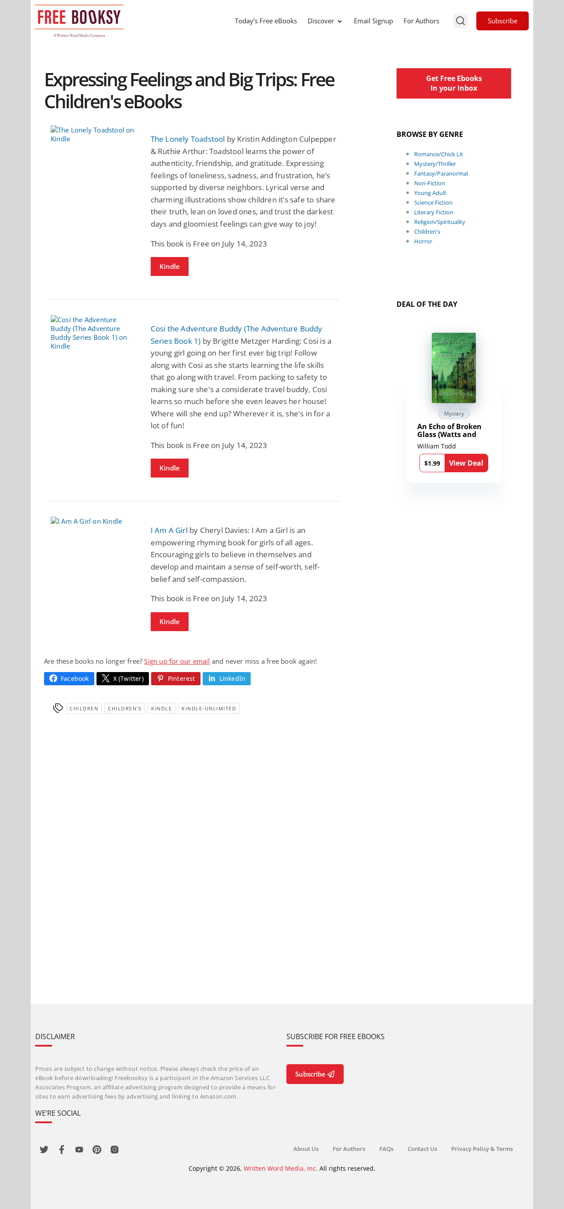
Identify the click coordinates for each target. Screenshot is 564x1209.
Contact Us (422, 1149)
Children (84, 708)
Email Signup (373, 20)
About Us (306, 1149)
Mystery (454, 413)
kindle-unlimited (209, 708)
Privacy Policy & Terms (482, 1149)
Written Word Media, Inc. (281, 1168)
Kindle (170, 266)
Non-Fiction (429, 183)
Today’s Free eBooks (266, 20)
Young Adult (430, 193)
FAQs (386, 1149)
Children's (124, 708)
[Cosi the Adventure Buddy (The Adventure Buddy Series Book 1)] (94, 332)
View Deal (466, 463)
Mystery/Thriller (435, 164)
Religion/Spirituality (439, 222)
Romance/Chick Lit (438, 154)
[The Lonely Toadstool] (94, 134)
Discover (321, 20)
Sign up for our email (177, 661)
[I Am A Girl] (94, 521)
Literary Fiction (433, 212)
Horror (423, 241)
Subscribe (502, 20)
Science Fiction (433, 202)
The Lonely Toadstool (188, 139)
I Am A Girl (169, 530)
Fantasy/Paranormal (441, 173)
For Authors (421, 20)
